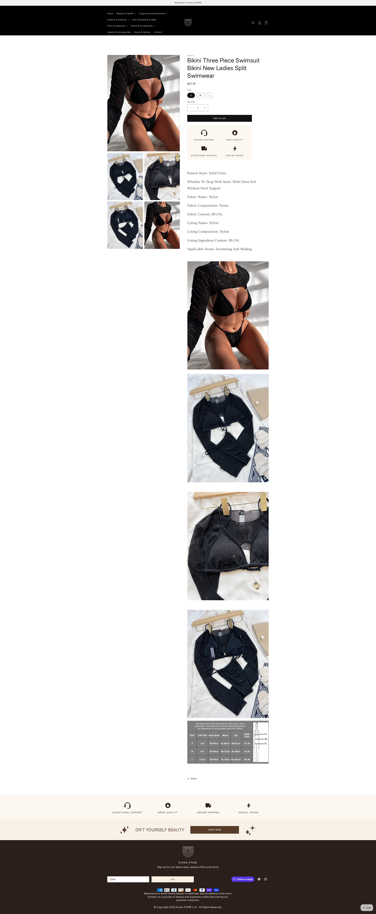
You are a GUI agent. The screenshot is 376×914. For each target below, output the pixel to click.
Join (173, 879)
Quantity (191, 102)
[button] (126, 13)
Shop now (214, 829)
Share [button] (194, 778)
